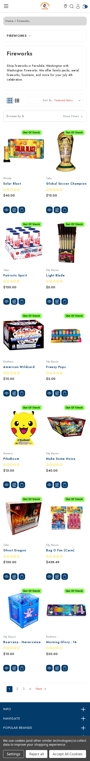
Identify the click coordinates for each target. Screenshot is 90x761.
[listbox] (68, 100)
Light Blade (55, 275)
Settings (13, 754)
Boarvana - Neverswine (22, 642)
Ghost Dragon (14, 550)
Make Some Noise (61, 459)
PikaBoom (11, 459)
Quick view (6, 210)
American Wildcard (19, 367)
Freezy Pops (56, 367)
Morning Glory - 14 (61, 642)
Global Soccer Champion (66, 183)
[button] (66, 6)
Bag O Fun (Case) (60, 550)
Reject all (36, 754)
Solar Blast (12, 183)
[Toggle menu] (6, 6)
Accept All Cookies (68, 754)
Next (39, 689)
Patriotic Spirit (15, 275)
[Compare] (14, 210)
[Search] (71, 6)
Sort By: (48, 100)
